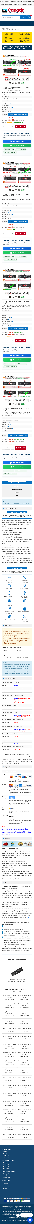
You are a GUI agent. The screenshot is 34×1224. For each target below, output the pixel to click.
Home (3, 28)
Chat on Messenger (18, 141)
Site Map (5, 1188)
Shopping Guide (6, 1162)
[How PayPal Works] (6, 1201)
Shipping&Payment (17, 489)
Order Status (6, 1164)
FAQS (17, 495)
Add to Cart (21, 126)
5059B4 (19, 650)
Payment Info (6, 1175)
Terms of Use (6, 1155)
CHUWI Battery (9, 28)
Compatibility (17, 486)
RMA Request (6, 1168)
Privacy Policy (6, 1157)
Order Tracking (6, 1186)
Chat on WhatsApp (18, 145)
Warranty (17, 492)
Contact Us (5, 1185)
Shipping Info (6, 1174)
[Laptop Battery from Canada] (13, 13)
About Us (5, 1151)
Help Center (5, 1183)
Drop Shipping (6, 1177)
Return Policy (6, 1166)
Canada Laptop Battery (16, 1206)
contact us (25, 642)
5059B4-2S (4, 650)
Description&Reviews (17, 482)
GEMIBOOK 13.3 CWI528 (22, 657)
